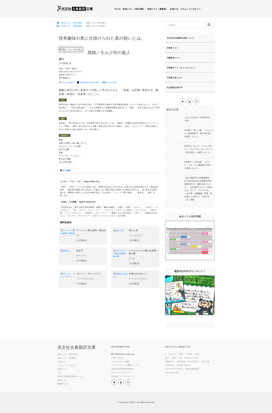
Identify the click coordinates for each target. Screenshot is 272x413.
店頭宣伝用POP (175, 87)
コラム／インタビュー (190, 9)
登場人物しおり (175, 77)
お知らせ (174, 9)
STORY (189, 354)
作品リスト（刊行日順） (134, 9)
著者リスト (173, 47)
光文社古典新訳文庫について (181, 38)
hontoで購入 (112, 82)
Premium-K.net (191, 357)
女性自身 (181, 361)
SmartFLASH (193, 361)
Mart (167, 357)
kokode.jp (169, 365)
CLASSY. (172, 354)
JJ (165, 354)
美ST (174, 357)
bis (180, 357)
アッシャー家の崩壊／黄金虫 (91, 230)
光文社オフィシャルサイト (123, 376)
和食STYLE (170, 361)
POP (59, 372)
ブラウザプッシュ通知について (125, 365)
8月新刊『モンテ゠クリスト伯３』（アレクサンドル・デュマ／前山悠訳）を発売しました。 (198, 149)
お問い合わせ (117, 357)
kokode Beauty (183, 365)
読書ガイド (62, 369)
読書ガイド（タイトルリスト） (182, 67)
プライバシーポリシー (121, 372)
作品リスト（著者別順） (72, 25)
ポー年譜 (66, 170)
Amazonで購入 (68, 82)
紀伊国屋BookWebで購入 (89, 82)
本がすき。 (207, 361)
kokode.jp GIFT (172, 372)
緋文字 (79, 250)
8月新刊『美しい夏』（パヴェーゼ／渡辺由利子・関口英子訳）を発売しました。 (198, 133)
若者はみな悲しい (138, 273)
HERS (197, 354)
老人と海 (133, 230)
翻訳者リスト (174, 57)
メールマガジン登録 (120, 361)
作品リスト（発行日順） (68, 354)
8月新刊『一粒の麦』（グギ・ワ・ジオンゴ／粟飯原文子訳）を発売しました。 (198, 165)
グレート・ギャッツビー (88, 273)
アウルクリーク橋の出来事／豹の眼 (143, 252)
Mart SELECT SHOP (174, 368)
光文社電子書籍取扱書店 (122, 368)
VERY (181, 354)
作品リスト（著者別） (157, 9)
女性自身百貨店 (192, 368)
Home (118, 9)
